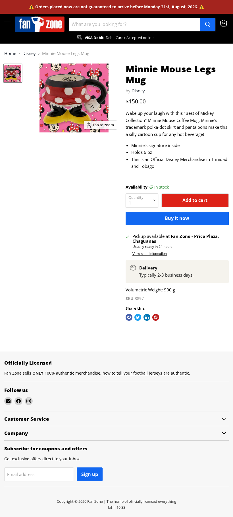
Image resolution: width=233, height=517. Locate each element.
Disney (29, 53)
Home (10, 53)
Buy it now (177, 218)
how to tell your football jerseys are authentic (146, 373)
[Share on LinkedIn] (146, 317)
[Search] (207, 24)
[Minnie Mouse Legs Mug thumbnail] (13, 73)
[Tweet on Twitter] (137, 317)
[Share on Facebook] (129, 317)
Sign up (89, 474)
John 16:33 (116, 507)
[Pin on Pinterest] (155, 317)
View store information (149, 254)
